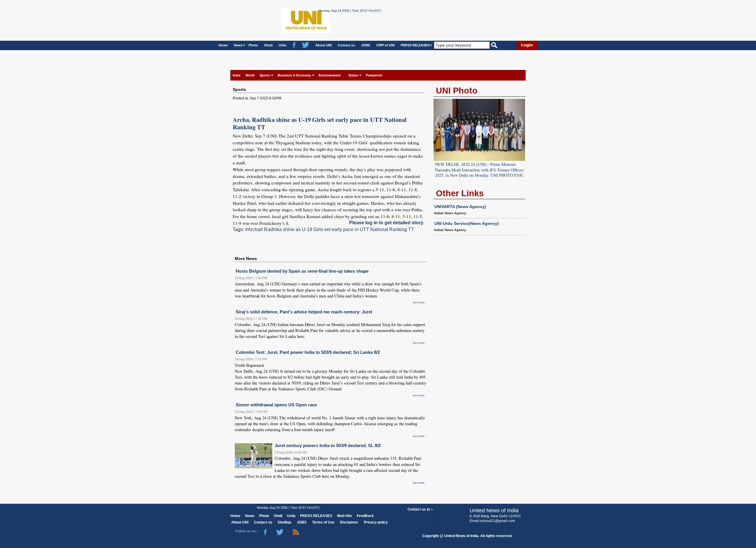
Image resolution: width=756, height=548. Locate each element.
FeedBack (365, 516)
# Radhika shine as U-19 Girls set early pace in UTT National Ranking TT (337, 229)
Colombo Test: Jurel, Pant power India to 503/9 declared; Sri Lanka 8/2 (308, 352)
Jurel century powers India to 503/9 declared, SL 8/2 (328, 445)
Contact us (346, 45)
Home (223, 45)
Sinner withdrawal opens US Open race (276, 404)
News (238, 45)
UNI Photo (457, 90)
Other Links (460, 193)
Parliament (374, 75)
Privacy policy (376, 522)
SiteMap (284, 522)
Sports (265, 75)
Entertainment (330, 75)
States (353, 75)
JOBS (365, 45)
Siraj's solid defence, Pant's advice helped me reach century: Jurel (304, 311)
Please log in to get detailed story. (386, 222)
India (236, 75)
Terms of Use (323, 522)
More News (246, 258)
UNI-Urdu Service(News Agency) (466, 223)
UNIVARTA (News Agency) (460, 206)
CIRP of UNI (385, 45)
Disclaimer (349, 522)
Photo (253, 45)
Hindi (268, 45)
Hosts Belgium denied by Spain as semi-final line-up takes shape (302, 271)
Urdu (282, 45)
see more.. (419, 302)
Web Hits (344, 516)
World (250, 75)
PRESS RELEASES (415, 45)
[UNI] (290, 19)
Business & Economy (294, 75)
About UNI (323, 45)
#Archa (252, 229)
